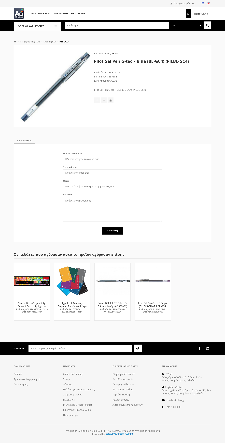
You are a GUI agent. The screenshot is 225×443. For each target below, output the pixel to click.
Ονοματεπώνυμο (73, 153)
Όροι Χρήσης (21, 384)
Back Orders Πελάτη (123, 389)
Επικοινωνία (78, 13)
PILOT (115, 53)
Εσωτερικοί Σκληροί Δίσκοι (77, 409)
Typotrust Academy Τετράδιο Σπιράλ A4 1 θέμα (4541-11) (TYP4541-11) (72, 306)
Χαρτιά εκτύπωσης (73, 374)
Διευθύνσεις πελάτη (123, 379)
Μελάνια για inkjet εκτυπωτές (79, 389)
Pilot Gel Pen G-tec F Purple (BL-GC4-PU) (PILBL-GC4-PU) (153, 306)
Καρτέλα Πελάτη (121, 394)
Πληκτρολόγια (70, 415)
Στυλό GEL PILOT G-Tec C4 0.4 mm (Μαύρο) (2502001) (112, 304)
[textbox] (117, 25)
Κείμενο (67, 194)
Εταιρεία (18, 374)
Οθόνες (67, 384)
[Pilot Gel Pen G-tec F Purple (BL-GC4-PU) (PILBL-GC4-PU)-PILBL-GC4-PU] (153, 281)
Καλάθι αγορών (120, 399)
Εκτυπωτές (68, 399)
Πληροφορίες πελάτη (123, 374)
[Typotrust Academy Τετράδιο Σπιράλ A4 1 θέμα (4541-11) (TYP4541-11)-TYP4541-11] (72, 281)
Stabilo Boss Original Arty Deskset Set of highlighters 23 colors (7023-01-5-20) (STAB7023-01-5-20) (31, 307)
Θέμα (66, 180)
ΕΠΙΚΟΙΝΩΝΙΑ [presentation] (24, 140)
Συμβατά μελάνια (72, 394)
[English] (208, 3)
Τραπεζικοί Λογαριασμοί (27, 379)
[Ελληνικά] (203, 3)
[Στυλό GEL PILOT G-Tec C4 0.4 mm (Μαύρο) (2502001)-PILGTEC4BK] (113, 281)
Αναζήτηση (61, 13)
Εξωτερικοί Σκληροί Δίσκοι (77, 404)
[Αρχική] (15, 41)
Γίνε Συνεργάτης (41, 13)
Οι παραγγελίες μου (123, 384)
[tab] (24, 140)
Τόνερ (66, 379)
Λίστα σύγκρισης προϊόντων (127, 404)
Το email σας (70, 167)
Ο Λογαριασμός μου (184, 3)
